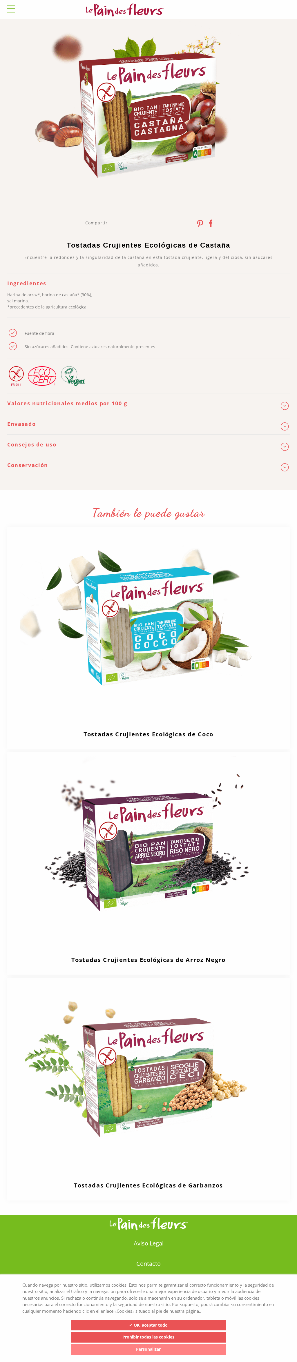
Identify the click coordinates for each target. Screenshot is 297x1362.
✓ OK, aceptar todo (148, 1325)
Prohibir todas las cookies (148, 1337)
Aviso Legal (149, 1243)
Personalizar (148, 1349)
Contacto (148, 1263)
